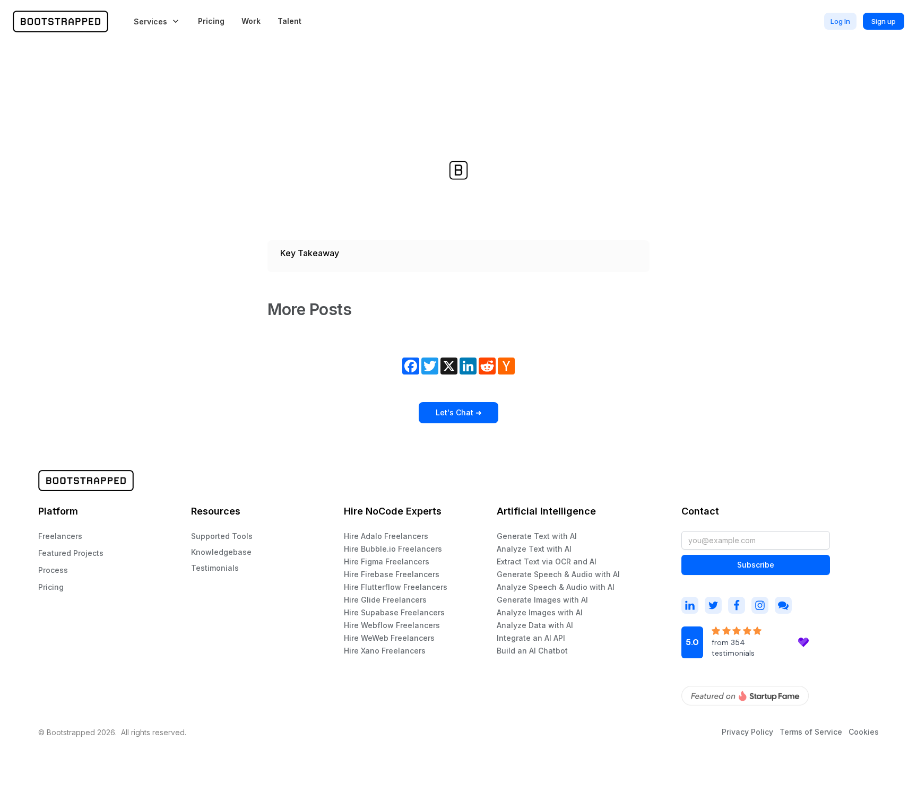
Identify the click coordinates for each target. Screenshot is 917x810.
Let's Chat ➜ (459, 412)
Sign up (883, 21)
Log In (840, 21)
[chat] (783, 605)
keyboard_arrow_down (175, 21)
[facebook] (736, 605)
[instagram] (689, 605)
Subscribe (755, 564)
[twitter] (713, 605)
